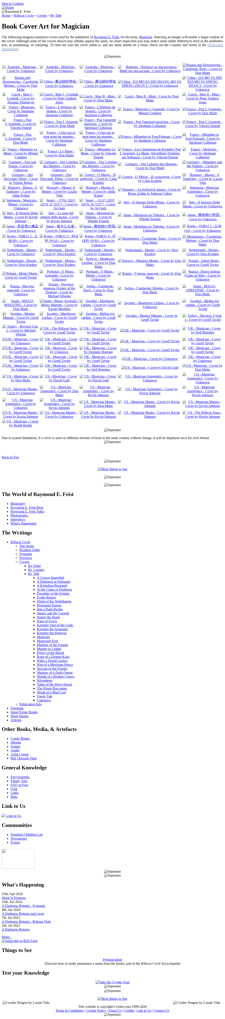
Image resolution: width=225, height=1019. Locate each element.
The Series (26, 546)
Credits (129, 1010)
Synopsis (25, 554)
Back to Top (10, 457)
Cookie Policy (96, 1010)
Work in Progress (14, 898)
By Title (56, 15)
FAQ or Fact (19, 785)
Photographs (19, 515)
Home (6, 15)
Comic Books (20, 738)
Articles (16, 720)
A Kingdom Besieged (52, 585)
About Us (115, 1010)
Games (15, 746)
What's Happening (23, 523)
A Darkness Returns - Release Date (26, 921)
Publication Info (30, 704)
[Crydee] (18, 867)
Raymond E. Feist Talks (27, 511)
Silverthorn (44, 680)
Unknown (44, 700)
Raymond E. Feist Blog (27, 507)
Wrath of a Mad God (51, 692)
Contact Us (161, 1010)
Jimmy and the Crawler (53, 613)
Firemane (17, 708)
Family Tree (19, 781)
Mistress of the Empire (52, 645)
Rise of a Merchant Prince (55, 665)
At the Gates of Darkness (54, 589)
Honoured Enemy (49, 605)
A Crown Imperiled (50, 577)
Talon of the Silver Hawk (54, 684)
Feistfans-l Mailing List (27, 834)
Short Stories (19, 716)
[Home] (8, 7)
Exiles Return (46, 597)
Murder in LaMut (49, 649)
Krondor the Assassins (52, 629)
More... (7, 937)
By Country (36, 570)
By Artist (34, 566)
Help (14, 797)
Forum (15, 842)
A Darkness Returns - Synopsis (23, 906)
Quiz (14, 789)
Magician (145, 37)
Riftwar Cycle (23, 15)
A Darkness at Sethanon (53, 581)
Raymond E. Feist (106, 37)
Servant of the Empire (52, 668)
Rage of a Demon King (53, 657)
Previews (25, 558)
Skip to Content (13, 3)
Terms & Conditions (70, 1010)
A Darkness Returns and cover (23, 913)
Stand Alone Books (24, 712)
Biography (18, 503)
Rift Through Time (24, 758)
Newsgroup (19, 838)
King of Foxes (47, 621)
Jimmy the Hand (48, 617)
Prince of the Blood (50, 653)
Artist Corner (20, 754)
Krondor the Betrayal (51, 633)
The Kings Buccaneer (52, 688)
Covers (42, 15)
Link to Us (13, 816)
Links (14, 793)
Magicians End (47, 641)
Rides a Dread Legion (52, 661)
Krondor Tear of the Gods (55, 625)
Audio (15, 750)
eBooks (16, 742)
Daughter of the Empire (53, 593)
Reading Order (29, 550)
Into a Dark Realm (50, 609)
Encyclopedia (20, 777)
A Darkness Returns (16, 929)
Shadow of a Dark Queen (55, 672)
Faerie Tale (44, 696)
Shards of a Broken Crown (55, 676)
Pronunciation (112, 959)
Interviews (18, 519)
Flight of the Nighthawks (54, 601)
